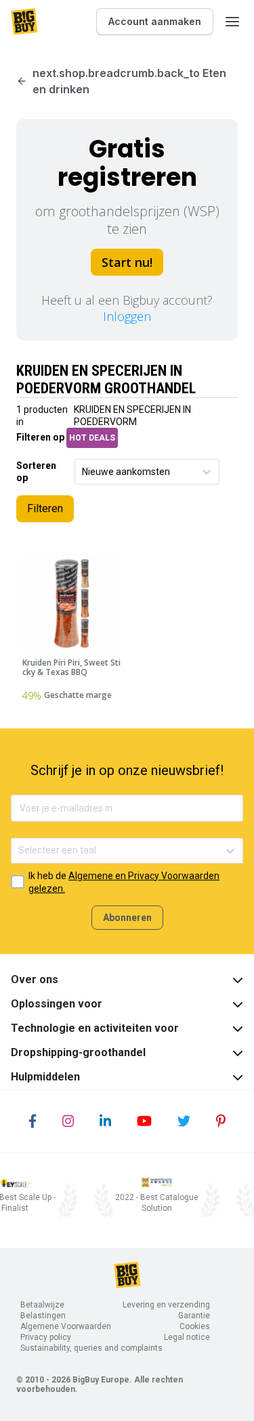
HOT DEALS (92, 438)
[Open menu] (232, 21)
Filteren (45, 508)
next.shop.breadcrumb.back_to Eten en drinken (129, 81)
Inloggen (127, 316)
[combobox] (83, 472)
